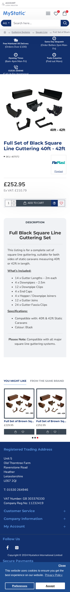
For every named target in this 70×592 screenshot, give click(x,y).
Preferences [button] (19, 586)
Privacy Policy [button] (54, 575)
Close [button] (62, 565)
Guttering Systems (21, 32)
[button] (32, 437)
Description (35, 222)
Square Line (41, 32)
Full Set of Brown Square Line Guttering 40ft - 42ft (51, 421)
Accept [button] (50, 586)
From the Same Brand (47, 381)
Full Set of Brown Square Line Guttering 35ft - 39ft (19, 421)
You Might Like (15, 381)
